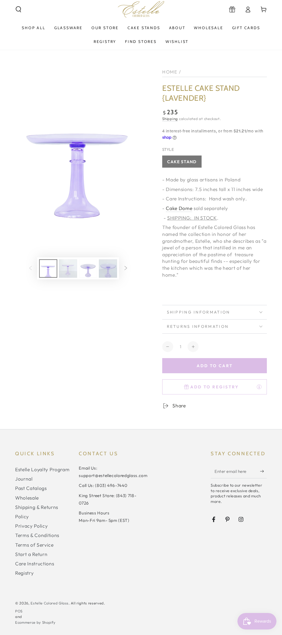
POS (19, 611)
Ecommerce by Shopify (35, 622)
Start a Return (31, 554)
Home (169, 72)
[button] (18, 9)
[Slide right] (125, 268)
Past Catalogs (31, 488)
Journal (24, 479)
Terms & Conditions (37, 535)
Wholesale (27, 498)
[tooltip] (259, 387)
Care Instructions (34, 563)
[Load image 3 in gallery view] (88, 268)
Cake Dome (179, 208)
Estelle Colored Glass (50, 603)
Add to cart (215, 365)
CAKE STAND (182, 161)
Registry (24, 573)
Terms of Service (34, 545)
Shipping (170, 118)
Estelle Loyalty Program (42, 469)
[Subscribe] (263, 471)
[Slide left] (30, 268)
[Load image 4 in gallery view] (108, 268)
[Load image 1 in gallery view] (48, 268)
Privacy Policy (31, 526)
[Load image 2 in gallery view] (68, 268)
